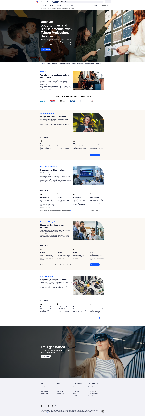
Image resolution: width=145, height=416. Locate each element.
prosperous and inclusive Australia (47, 412)
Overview (43, 63)
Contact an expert (105, 5)
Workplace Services (89, 63)
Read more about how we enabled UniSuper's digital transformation (54, 318)
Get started (98, 63)
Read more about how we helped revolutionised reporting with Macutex (55, 210)
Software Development (52, 63)
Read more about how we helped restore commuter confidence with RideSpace (56, 264)
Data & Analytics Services (64, 63)
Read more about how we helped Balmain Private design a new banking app (55, 155)
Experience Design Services (77, 63)
